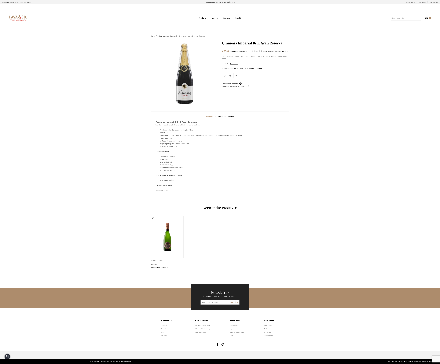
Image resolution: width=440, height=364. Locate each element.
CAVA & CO (165, 325)
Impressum (234, 325)
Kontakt (231, 117)
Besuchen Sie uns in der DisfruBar (234, 86)
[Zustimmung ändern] (7, 356)
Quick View (153, 221)
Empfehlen (236, 75)
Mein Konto (268, 325)
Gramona (234, 64)
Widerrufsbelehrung (202, 329)
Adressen (267, 332)
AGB (231, 336)
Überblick (209, 117)
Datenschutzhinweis (237, 332)
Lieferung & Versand (202, 325)
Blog (162, 332)
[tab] (209, 117)
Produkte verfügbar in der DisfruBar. (220, 2)
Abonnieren (234, 302)
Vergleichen (230, 75)
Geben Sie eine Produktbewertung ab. (276, 51)
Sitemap (164, 336)
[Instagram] (222, 344)
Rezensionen (221, 117)
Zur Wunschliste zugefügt (224, 75)
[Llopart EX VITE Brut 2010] (167, 237)
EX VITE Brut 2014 (157, 261)
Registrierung (410, 2)
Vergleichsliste (200, 332)
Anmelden (422, 2)
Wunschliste (268, 336)
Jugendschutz (235, 329)
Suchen (419, 18)
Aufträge (267, 329)
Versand (129, 361)
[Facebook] (217, 344)
